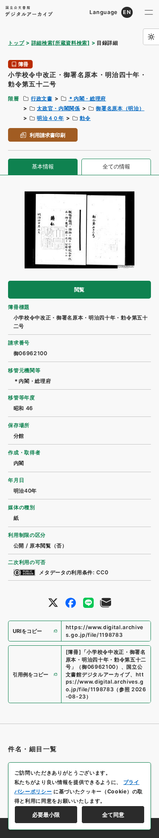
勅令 (85, 118)
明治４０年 (50, 118)
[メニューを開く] (149, 12)
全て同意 (113, 814)
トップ (16, 43)
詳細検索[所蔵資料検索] (60, 43)
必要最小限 (46, 814)
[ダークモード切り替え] (151, 37)
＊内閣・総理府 (87, 98)
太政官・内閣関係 (58, 108)
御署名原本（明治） (120, 108)
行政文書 (42, 98)
